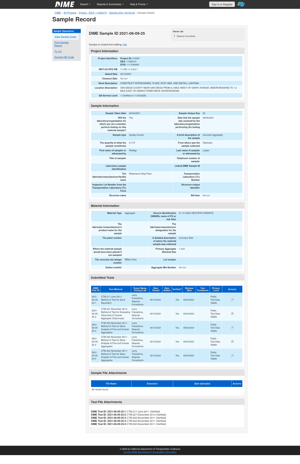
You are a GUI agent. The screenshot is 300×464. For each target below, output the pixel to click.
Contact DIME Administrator (137, 452)
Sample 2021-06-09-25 (122, 13)
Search (84, 4)
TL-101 (58, 51)
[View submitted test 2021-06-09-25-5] (232, 355)
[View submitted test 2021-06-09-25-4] (232, 341)
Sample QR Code (64, 57)
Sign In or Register (222, 4)
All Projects (70, 13)
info (125, 44)
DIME (58, 13)
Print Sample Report (61, 44)
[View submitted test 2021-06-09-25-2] (232, 313)
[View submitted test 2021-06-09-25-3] (232, 327)
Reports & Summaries (109, 4)
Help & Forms (138, 4)
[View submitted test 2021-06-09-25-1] (232, 299)
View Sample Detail (65, 36)
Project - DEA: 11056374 (93, 13)
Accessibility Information (165, 452)
